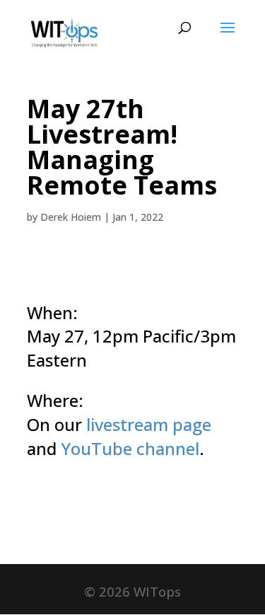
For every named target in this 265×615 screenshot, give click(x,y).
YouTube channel (130, 448)
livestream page (148, 424)
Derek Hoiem (70, 217)
